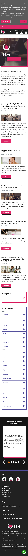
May (13, 338)
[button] (9, 462)
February (13, 314)
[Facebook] (4, 479)
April (13, 333)
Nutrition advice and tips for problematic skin (11, 151)
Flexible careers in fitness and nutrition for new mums (11, 186)
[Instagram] (11, 479)
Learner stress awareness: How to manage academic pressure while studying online (12, 259)
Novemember (13, 378)
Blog (3, 502)
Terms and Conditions (9, 514)
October (13, 346)
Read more (6, 141)
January (13, 321)
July (13, 393)
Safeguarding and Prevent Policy (12, 518)
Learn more (5, 21)
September (13, 342)
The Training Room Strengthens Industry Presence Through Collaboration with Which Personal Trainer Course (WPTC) (13, 105)
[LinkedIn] (18, 479)
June (13, 361)
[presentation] (4, 462)
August (13, 365)
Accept (23, 21)
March (13, 329)
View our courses (14, 59)
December (13, 382)
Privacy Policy (6, 510)
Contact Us (5, 486)
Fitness (13, 298)
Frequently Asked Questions (11, 506)
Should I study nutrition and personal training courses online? (13, 222)
